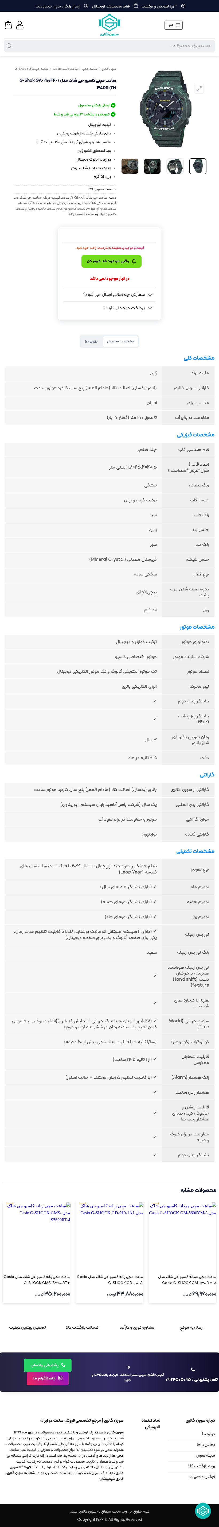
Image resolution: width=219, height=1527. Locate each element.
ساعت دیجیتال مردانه (62, 203)
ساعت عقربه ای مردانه (101, 208)
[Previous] (198, 109)
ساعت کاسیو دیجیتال (40, 208)
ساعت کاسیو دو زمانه (71, 208)
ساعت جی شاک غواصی (94, 203)
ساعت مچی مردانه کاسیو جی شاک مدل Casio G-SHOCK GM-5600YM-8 (187, 1280)
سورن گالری (108, 69)
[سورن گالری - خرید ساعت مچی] (109, 25)
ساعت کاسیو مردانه (81, 214)
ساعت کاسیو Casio (65, 69)
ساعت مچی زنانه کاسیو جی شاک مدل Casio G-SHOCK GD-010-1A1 (110, 1280)
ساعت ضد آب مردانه (32, 203)
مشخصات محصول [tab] (120, 341)
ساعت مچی (89, 69)
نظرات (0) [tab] (91, 341)
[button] (174, 25)
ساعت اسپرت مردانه (55, 197)
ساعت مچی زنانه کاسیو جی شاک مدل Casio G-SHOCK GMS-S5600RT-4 (37, 1280)
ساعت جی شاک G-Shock (31, 69)
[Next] (126, 109)
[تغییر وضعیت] (150, 295)
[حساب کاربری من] (20, 25)
